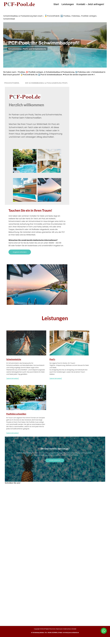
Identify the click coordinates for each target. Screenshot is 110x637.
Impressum (59, 629)
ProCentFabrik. (12, 83)
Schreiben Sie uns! (12, 483)
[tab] (12, 83)
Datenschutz (67, 629)
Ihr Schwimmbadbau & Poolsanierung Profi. (47, 83)
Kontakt (74, 629)
